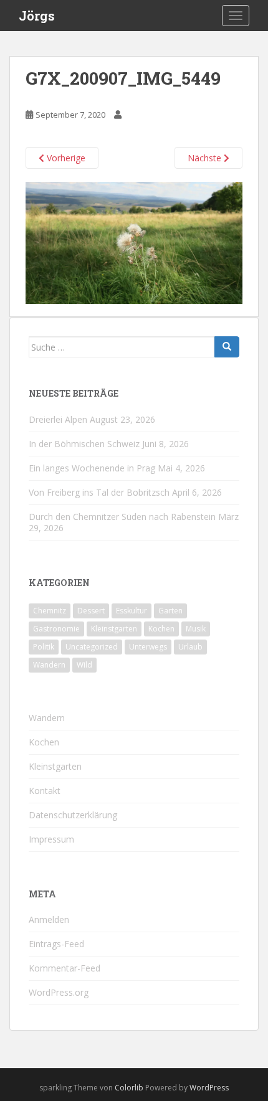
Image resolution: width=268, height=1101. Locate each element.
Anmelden (49, 919)
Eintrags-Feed (56, 944)
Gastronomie (56, 628)
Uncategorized (91, 646)
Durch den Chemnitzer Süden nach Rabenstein (122, 516)
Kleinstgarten (114, 628)
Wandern (49, 664)
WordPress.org (59, 992)
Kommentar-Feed (64, 968)
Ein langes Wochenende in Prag (92, 468)
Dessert (91, 610)
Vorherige (64, 158)
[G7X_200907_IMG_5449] (134, 242)
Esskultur (131, 610)
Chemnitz (49, 610)
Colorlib (129, 1087)
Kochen (161, 628)
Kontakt (44, 790)
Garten (170, 610)
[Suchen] (226, 346)
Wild (84, 664)
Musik (196, 628)
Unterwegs (148, 646)
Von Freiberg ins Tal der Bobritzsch (99, 492)
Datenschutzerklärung (73, 815)
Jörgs (37, 15)
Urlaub (190, 646)
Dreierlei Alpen (58, 419)
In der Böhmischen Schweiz (84, 444)
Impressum (51, 839)
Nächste (206, 158)
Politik (43, 646)
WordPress (209, 1087)
